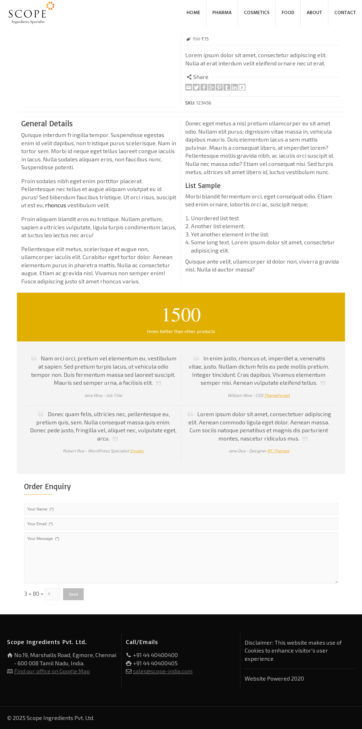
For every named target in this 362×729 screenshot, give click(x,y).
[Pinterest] (219, 87)
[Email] (188, 87)
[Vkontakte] (242, 87)
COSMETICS (257, 13)
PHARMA (222, 13)
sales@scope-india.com (163, 671)
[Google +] (211, 87)
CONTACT (345, 13)
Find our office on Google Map (52, 671)
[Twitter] (196, 87)
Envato (137, 450)
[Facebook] (204, 87)
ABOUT (314, 13)
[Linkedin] (234, 87)
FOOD (288, 13)
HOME (193, 13)
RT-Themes (278, 450)
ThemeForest (277, 395)
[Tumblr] (226, 87)
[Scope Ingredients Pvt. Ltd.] (31, 12)
